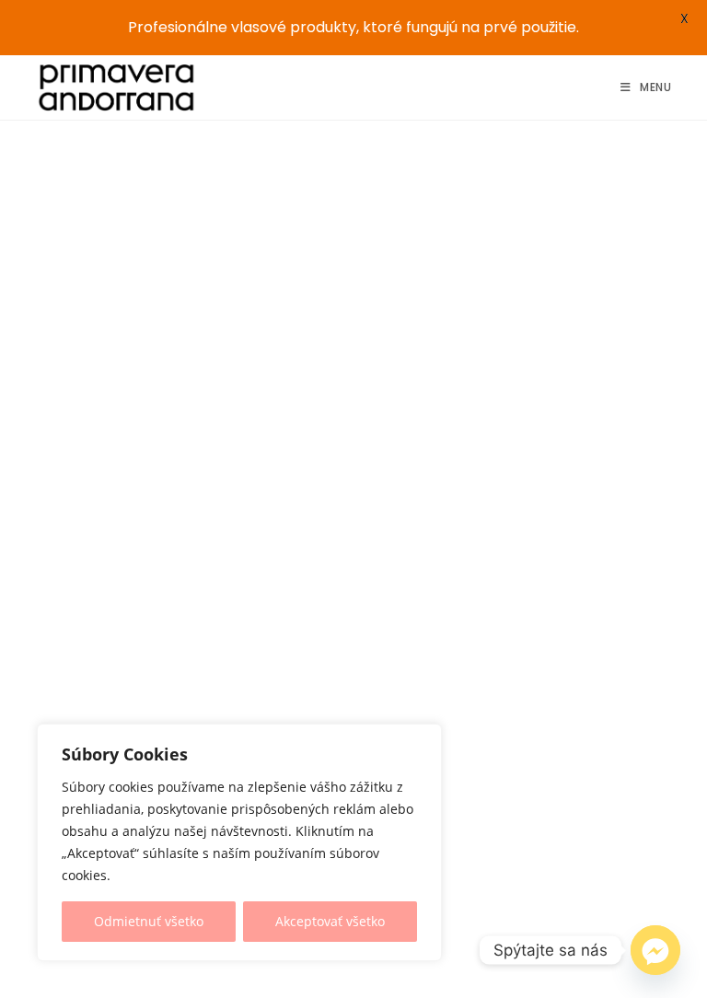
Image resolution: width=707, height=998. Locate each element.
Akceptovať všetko (330, 921)
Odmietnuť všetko (148, 921)
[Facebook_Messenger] (655, 950)
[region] (239, 842)
